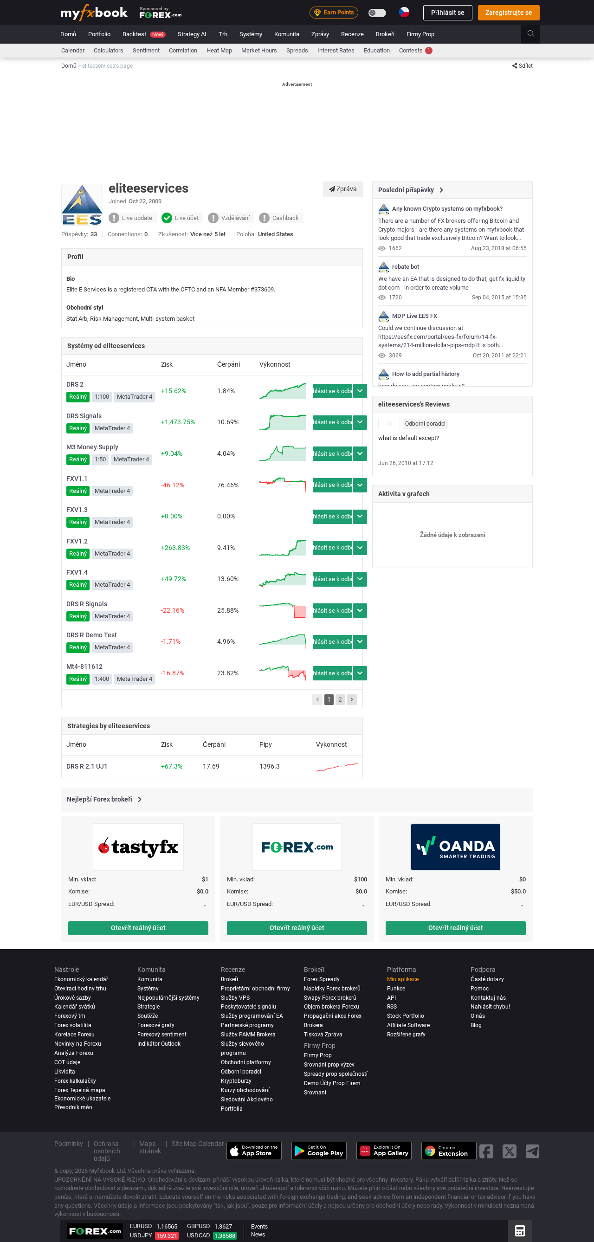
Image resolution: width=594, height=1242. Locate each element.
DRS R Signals (86, 604)
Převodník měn (73, 1108)
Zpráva (346, 189)
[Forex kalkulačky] (520, 1231)
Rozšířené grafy (406, 1035)
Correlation (183, 50)
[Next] (352, 699)
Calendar (72, 50)
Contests (414, 50)
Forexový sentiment (162, 1035)
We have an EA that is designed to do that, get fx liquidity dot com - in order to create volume (451, 283)
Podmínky (68, 1144)
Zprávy (320, 34)
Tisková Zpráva (323, 1035)
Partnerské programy (247, 1025)
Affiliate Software (408, 1025)
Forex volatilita (72, 1025)
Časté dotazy (487, 979)
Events (259, 1226)
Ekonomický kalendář (81, 979)
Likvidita (64, 1072)
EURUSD (141, 1226)
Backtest (143, 34)
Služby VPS (235, 998)
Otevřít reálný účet (138, 928)
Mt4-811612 (84, 666)
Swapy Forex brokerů (330, 998)
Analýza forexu (73, 1053)
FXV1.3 (77, 509)
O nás (478, 1016)
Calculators (108, 50)
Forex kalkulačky (75, 1081)
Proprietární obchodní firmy (255, 988)
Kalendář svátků (74, 1007)
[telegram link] (533, 1151)
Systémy (250, 34)
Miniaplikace (403, 979)
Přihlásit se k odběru (332, 391)
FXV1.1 (77, 478)
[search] (536, 34)
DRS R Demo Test (91, 635)
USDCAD (198, 1235)
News (258, 1234)
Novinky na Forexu (77, 1044)
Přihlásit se (448, 12)
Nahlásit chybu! (490, 1007)
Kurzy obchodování (245, 1090)
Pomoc (480, 988)
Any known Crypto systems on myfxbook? (447, 209)
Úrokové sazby (72, 998)
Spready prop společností (336, 1074)
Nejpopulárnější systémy (168, 998)
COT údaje (67, 1063)
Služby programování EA (252, 1016)
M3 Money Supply (92, 447)
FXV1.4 (77, 572)
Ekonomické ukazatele (82, 1099)
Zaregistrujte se (508, 12)
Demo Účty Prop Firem (332, 1083)
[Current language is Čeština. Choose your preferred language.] (404, 12)
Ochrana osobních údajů (107, 1151)
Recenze (352, 34)
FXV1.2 (77, 541)
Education (377, 50)
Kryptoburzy (236, 1081)
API (391, 998)
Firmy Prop (420, 34)
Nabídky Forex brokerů (332, 988)
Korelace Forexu (74, 1035)
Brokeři (385, 34)
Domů (68, 34)
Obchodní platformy (246, 1063)
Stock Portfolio (405, 1016)
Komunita (286, 34)
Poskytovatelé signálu (248, 1007)
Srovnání (315, 1093)
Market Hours (259, 50)
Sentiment (146, 50)
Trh (223, 34)
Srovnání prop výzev (329, 1065)
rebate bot (405, 267)
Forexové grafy (155, 1025)
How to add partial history (425, 374)
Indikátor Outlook (159, 1044)
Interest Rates (336, 50)
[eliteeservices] (383, 208)
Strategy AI (192, 34)
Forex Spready (322, 979)
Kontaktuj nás (488, 998)
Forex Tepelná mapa (79, 1090)
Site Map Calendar (198, 1144)
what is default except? (408, 437)
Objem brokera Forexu (331, 1007)
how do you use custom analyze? (421, 385)
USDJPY (141, 1235)
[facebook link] (486, 1151)
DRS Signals (84, 416)
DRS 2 (75, 384)
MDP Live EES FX (414, 316)
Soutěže (147, 1016)
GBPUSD (198, 1226)
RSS (392, 1007)
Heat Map (219, 50)
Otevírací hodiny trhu (80, 988)
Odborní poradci (425, 423)
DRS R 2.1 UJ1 (87, 766)
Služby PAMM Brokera (248, 1035)
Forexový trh (69, 1016)
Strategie (148, 1007)
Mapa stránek (150, 1147)
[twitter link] (510, 1151)
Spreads (297, 50)
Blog (476, 1025)
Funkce (396, 988)
